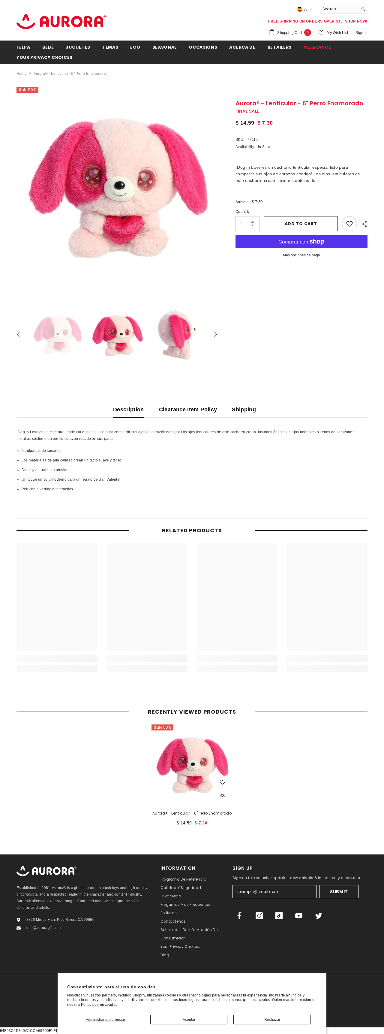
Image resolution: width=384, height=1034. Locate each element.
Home (21, 73)
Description (128, 410)
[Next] (215, 334)
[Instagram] (259, 916)
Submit (339, 892)
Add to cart (301, 224)
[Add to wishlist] (349, 223)
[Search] (344, 9)
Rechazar (272, 1019)
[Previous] (18, 334)
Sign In (362, 33)
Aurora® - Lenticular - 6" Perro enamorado (192, 813)
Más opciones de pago (301, 255)
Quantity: (243, 212)
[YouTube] (299, 916)
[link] (57, 658)
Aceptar (189, 1019)
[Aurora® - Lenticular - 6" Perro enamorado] (192, 765)
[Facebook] (239, 916)
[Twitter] (319, 916)
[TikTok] (279, 916)
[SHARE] (362, 224)
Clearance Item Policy (188, 410)
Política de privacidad (99, 1004)
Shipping (244, 410)
